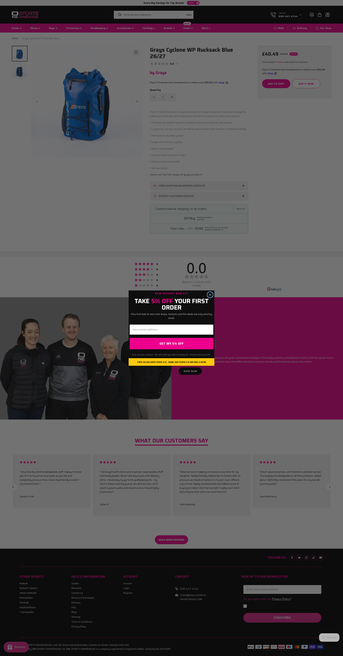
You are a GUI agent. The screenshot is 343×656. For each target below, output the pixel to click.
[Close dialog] (210, 295)
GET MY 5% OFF (172, 343)
